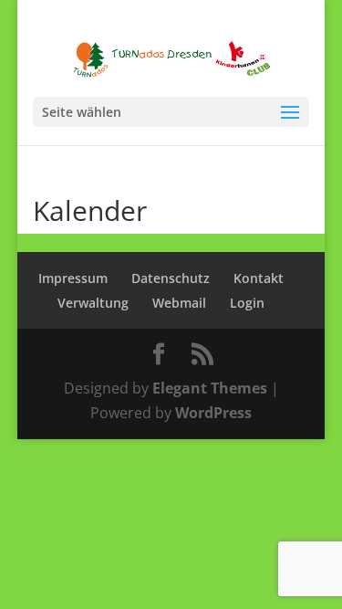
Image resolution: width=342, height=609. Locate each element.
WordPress (213, 413)
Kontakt (258, 278)
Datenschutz (170, 278)
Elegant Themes (209, 388)
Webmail (179, 302)
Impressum (73, 278)
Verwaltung (93, 302)
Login (247, 302)
